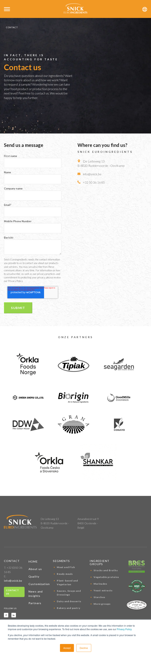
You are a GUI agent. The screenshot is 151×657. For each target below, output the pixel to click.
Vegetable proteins (106, 577)
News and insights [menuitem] (36, 593)
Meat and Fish (66, 567)
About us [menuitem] (35, 569)
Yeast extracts (103, 590)
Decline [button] (84, 648)
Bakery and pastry (68, 608)
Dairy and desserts (69, 601)
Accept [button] (67, 648)
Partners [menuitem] (35, 603)
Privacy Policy (124, 629)
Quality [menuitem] (34, 576)
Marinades (100, 583)
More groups (102, 603)
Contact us (12, 592)
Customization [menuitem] (39, 584)
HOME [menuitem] (33, 561)
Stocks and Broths (106, 570)
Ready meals (65, 573)
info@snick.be (13, 580)
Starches (99, 597)
